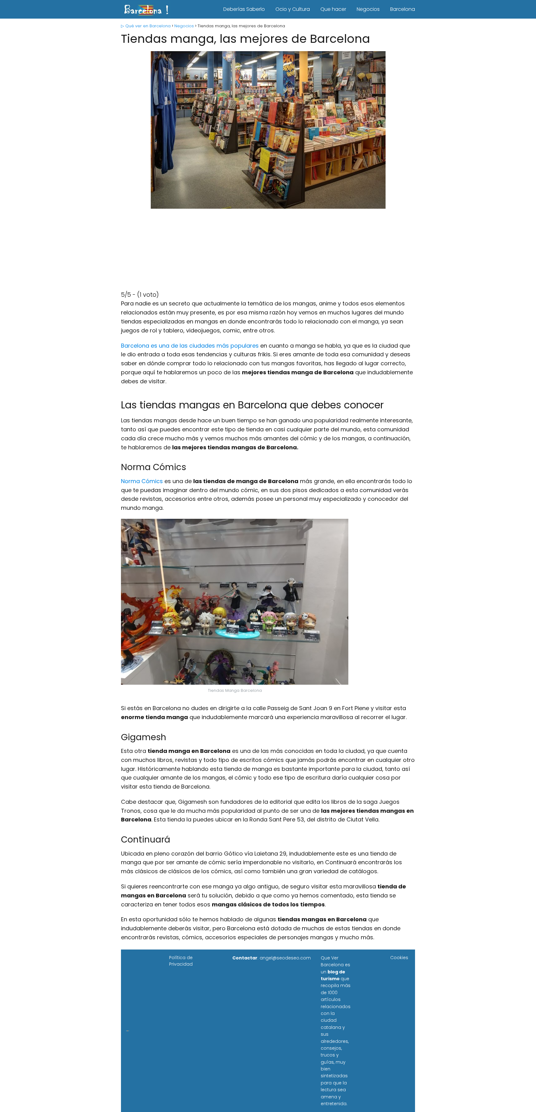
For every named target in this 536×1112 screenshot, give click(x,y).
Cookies (399, 957)
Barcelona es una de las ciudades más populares (190, 345)
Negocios (368, 9)
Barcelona (402, 9)
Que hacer (333, 9)
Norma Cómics (142, 481)
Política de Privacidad (181, 960)
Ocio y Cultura (292, 9)
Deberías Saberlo (244, 9)
